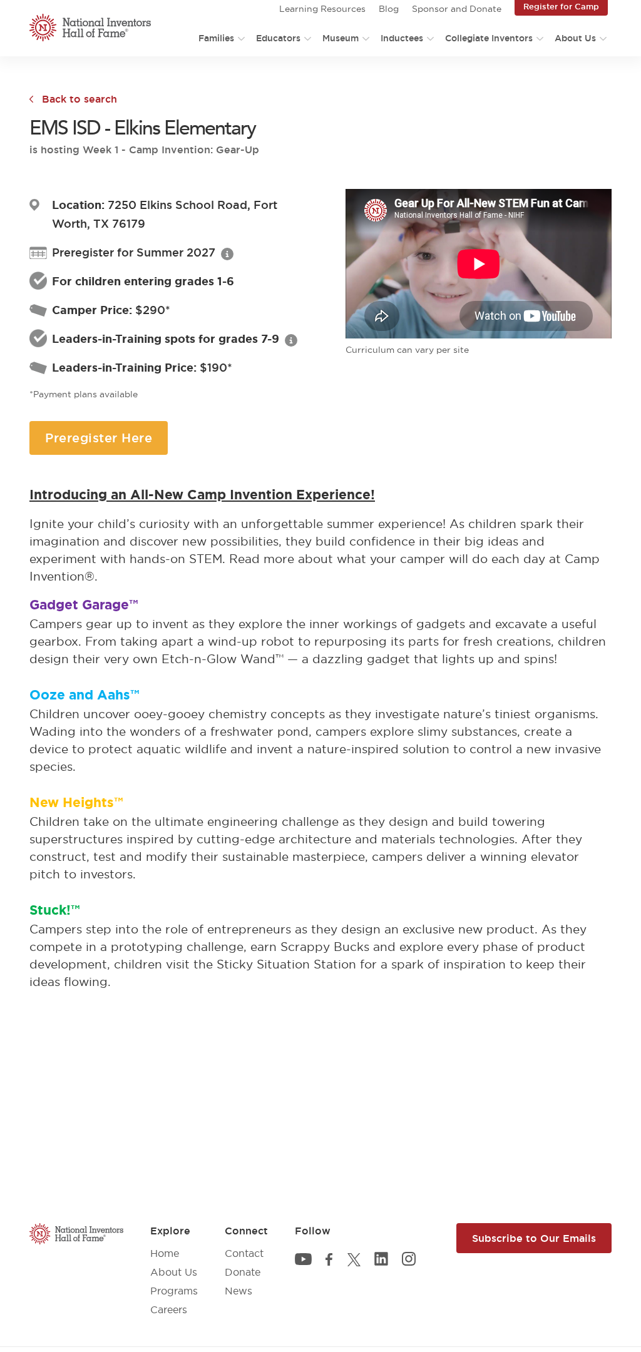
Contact (244, 1253)
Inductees (402, 38)
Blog (389, 9)
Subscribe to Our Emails (534, 1238)
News (238, 1290)
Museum (340, 38)
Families (216, 38)
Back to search (79, 98)
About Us (575, 38)
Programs (174, 1290)
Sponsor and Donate (456, 9)
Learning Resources (322, 9)
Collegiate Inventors (489, 38)
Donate (242, 1272)
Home (164, 1253)
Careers (168, 1309)
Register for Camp (561, 6)
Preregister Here (98, 438)
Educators (278, 38)
